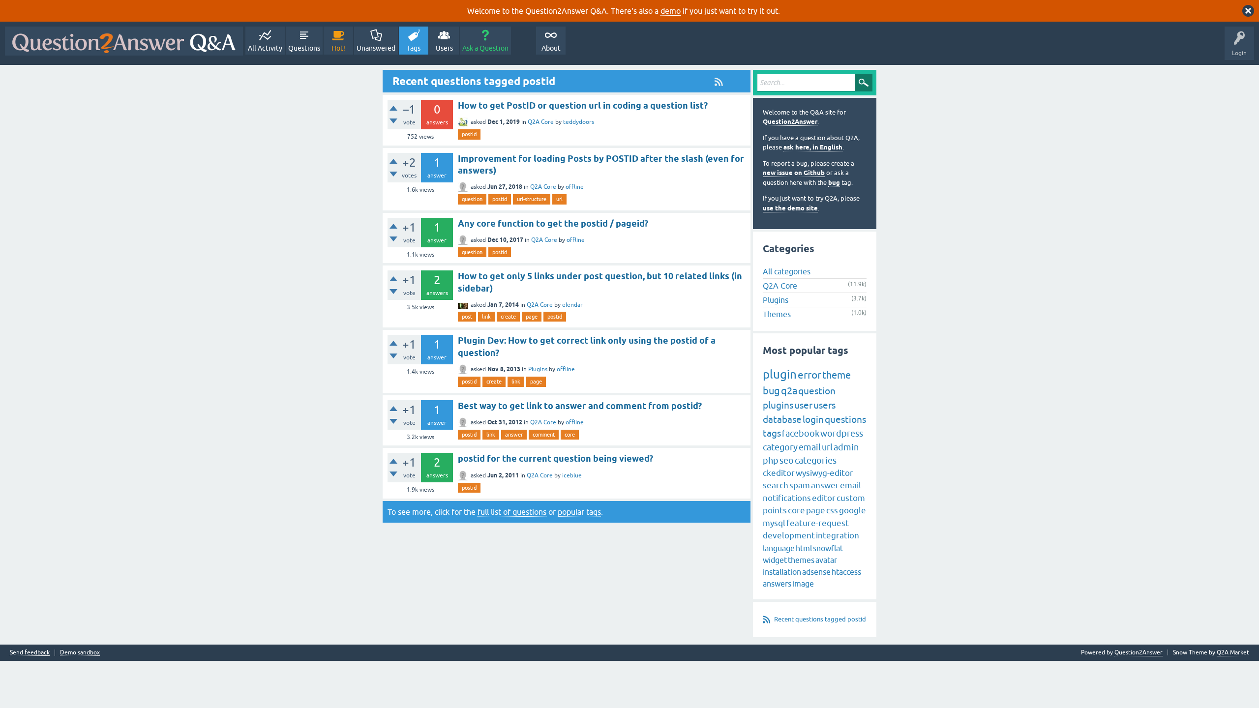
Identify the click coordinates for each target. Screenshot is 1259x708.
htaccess (846, 571)
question (472, 199)
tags (772, 433)
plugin (780, 374)
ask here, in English (812, 147)
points (775, 510)
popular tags (579, 511)
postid (469, 134)
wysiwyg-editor (824, 473)
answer (514, 435)
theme (836, 375)
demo (670, 10)
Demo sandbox (80, 652)
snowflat (828, 548)
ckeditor (779, 473)
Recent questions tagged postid (820, 619)
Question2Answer (790, 121)
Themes (777, 314)
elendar (572, 304)
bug (834, 182)
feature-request (817, 523)
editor (824, 498)
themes (801, 560)
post (467, 317)
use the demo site (790, 208)
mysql (774, 523)
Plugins (537, 369)
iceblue (572, 475)
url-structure (531, 199)
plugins (778, 405)
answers (777, 583)
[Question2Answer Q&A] (124, 41)
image (803, 583)
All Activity (265, 48)
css (832, 510)
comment (544, 435)
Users (444, 48)
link (486, 317)
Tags (413, 48)
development (789, 535)
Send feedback (30, 652)
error (809, 375)
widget (775, 560)
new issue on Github (794, 173)
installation (782, 571)
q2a (789, 390)
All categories (786, 271)
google (852, 510)
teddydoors (578, 121)
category (780, 447)
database (782, 419)
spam (799, 485)
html (804, 548)
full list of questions (512, 511)
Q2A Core (541, 121)
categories (816, 460)
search (775, 485)
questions (845, 419)
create (508, 317)
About (551, 48)
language (779, 548)
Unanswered (376, 48)
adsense (816, 571)
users (824, 405)
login (813, 419)
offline (575, 186)
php (771, 460)
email (810, 447)
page (532, 317)
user (803, 405)
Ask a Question (485, 48)
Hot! (338, 48)
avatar (826, 560)
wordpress (841, 433)
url (559, 199)
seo (786, 460)
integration (837, 535)
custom (851, 498)
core (570, 435)
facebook (800, 433)
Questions (304, 48)
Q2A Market (1233, 652)
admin (846, 447)
